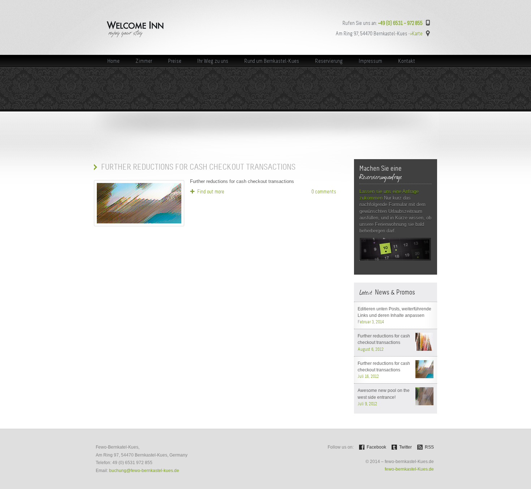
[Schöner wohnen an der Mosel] (148, 36)
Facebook (376, 447)
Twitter (405, 447)
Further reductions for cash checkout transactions (198, 166)
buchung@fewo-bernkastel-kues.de (144, 470)
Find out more (210, 192)
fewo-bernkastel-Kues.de (409, 469)
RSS (429, 447)
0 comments (323, 192)
